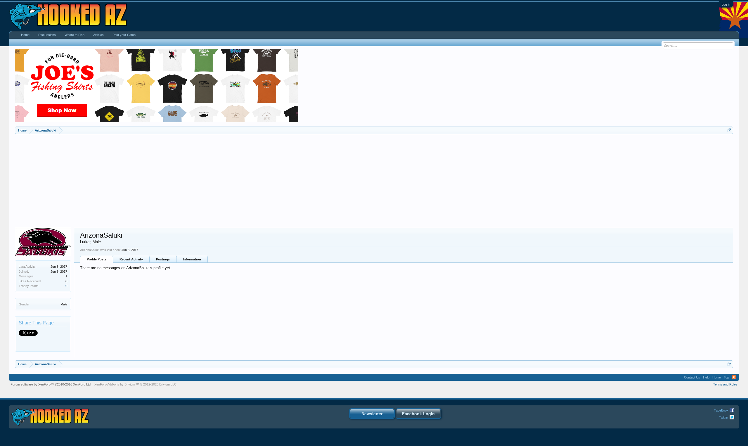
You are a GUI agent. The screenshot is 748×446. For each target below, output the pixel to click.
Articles (98, 35)
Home (25, 35)
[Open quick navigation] (729, 130)
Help (706, 377)
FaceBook (721, 410)
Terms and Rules (725, 384)
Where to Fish (74, 35)
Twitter (723, 417)
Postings (163, 259)
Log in (726, 4)
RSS (734, 377)
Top (726, 377)
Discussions (47, 35)
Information (192, 259)
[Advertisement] (374, 178)
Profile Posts (96, 259)
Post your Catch (124, 35)
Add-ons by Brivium (135, 384)
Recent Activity (131, 259)
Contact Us (692, 377)
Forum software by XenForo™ (51, 384)
